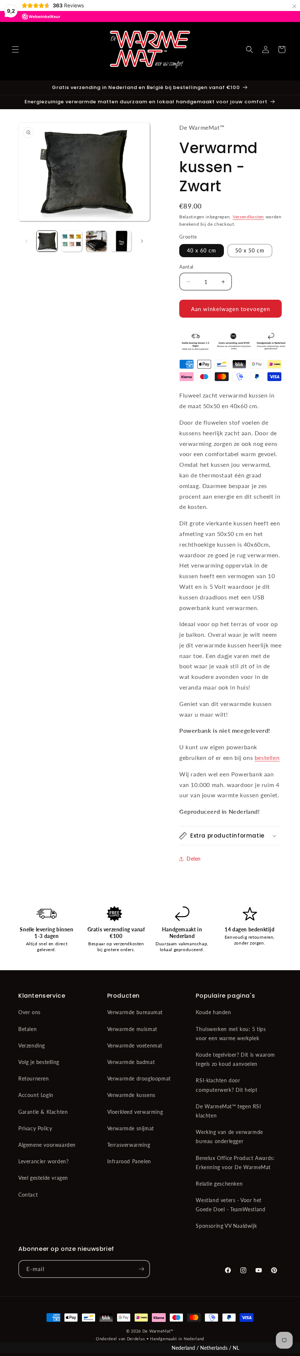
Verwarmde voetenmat (134, 1045)
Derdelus (136, 1338)
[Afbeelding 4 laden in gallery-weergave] (121, 241)
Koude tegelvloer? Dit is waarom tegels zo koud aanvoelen (235, 1059)
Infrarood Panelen (129, 1161)
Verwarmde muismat (132, 1029)
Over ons (29, 1012)
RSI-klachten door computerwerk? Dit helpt (226, 1085)
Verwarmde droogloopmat (139, 1078)
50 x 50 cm (250, 250)
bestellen (267, 757)
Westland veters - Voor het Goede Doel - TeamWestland (230, 1204)
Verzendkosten (248, 216)
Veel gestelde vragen (43, 1178)
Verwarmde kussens (131, 1095)
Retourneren (33, 1078)
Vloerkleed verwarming (135, 1112)
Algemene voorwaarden (47, 1145)
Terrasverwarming (128, 1145)
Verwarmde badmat (131, 1062)
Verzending (31, 1045)
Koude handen (213, 1012)
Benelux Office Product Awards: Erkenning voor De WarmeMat (235, 1162)
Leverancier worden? (43, 1161)
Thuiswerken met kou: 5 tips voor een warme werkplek (231, 1033)
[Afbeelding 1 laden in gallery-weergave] (46, 241)
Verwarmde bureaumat (135, 1012)
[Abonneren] (141, 1269)
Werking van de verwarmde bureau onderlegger (229, 1136)
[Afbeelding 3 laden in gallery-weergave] (96, 241)
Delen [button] (194, 859)
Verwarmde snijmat (130, 1128)
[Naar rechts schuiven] (142, 241)
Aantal (186, 267)
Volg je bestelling (38, 1062)
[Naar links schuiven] (26, 241)
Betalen (27, 1029)
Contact (28, 1194)
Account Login (35, 1095)
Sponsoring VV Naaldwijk (226, 1226)
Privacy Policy (35, 1128)
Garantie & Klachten (43, 1112)
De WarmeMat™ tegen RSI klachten (228, 1111)
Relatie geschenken (219, 1184)
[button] (15, 49)
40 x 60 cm (201, 250)
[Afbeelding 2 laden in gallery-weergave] (71, 241)
